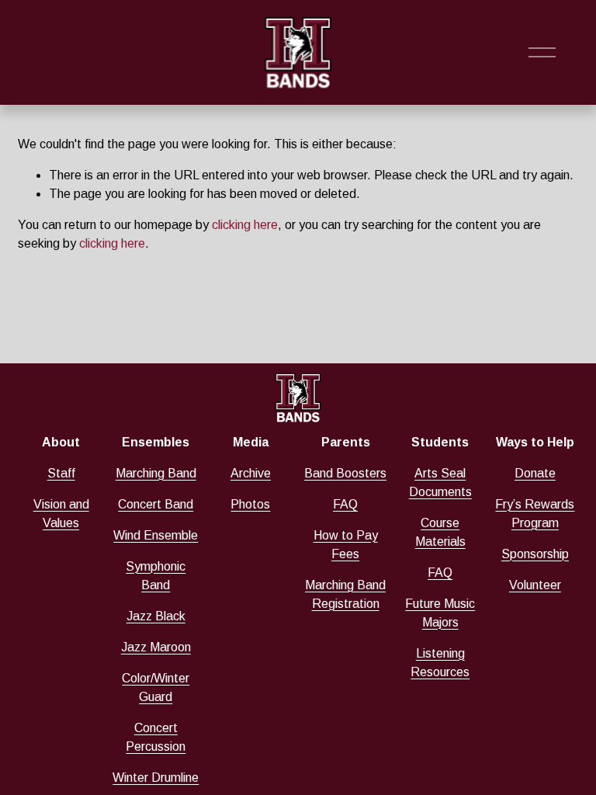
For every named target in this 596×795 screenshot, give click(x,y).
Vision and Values (61, 513)
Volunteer (535, 585)
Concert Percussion (155, 737)
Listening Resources (440, 663)
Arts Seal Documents (440, 482)
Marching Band (156, 473)
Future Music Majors (440, 613)
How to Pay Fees (346, 545)
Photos (250, 504)
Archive (250, 473)
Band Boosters (345, 473)
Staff (61, 473)
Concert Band (155, 504)
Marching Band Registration (345, 594)
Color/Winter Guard (155, 687)
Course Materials (440, 532)
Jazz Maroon (156, 647)
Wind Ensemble (155, 535)
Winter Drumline (156, 777)
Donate (535, 473)
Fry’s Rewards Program (534, 513)
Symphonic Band (155, 576)
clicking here (245, 224)
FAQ (345, 504)
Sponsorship (535, 554)
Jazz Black (155, 616)
